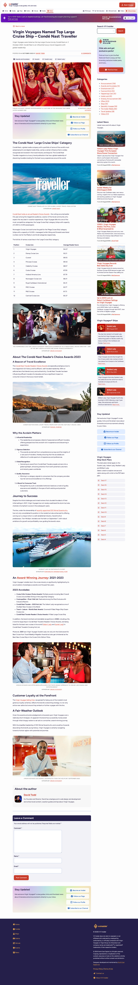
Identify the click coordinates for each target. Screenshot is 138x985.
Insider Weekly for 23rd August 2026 (104, 189)
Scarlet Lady (48, 59)
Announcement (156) (108, 83)
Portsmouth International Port (56, 571)
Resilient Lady (112, 369)
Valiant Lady (61, 59)
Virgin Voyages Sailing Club (25, 700)
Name (16, 856)
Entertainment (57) (107, 88)
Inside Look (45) (106, 96)
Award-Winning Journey (32, 577)
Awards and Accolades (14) (110, 86)
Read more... (106, 343)
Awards (37, 59)
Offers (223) (105, 101)
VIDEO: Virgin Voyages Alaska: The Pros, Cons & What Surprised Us (106, 226)
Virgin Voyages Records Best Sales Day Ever (106, 264)
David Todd (40, 53)
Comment (18, 828)
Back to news (20, 26)
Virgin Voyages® (56, 351)
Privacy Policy (98, 969)
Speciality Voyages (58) (109, 106)
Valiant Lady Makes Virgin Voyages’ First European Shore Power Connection (107, 151)
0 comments (86, 53)
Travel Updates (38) (107, 111)
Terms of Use (108, 969)
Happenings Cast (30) (108, 93)
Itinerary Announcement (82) (111, 99)
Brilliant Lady (111, 390)
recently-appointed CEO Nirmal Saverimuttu (52, 510)
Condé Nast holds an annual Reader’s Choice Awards (31, 214)
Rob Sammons (116, 165)
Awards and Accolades (22, 59)
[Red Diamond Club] (111, 18)
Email (16, 866)
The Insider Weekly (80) (109, 109)
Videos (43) (105, 114)
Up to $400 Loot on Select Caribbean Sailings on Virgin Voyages (107, 300)
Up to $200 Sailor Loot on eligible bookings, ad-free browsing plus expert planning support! (42, 18)
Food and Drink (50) (108, 91)
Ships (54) (104, 104)
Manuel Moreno (56, 427)
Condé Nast (56, 208)
